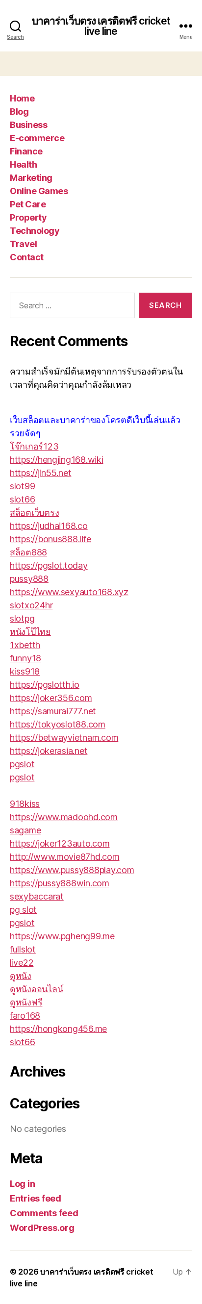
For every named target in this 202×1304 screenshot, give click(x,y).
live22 (21, 962)
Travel (23, 244)
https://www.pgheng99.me (62, 936)
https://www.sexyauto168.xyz (69, 592)
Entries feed (35, 1198)
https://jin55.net (40, 473)
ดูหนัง (20, 976)
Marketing (31, 178)
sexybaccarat (37, 896)
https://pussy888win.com (59, 883)
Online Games (39, 191)
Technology (34, 231)
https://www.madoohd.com (64, 817)
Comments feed (44, 1213)
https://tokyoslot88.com (57, 724)
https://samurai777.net (53, 711)
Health (23, 164)
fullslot (23, 949)
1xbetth (25, 645)
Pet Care (28, 204)
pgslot (22, 764)
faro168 (25, 1015)
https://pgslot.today (49, 565)
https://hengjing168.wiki (56, 459)
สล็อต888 (28, 552)
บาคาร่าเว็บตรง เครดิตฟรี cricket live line (101, 26)
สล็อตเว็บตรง (34, 512)
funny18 (25, 658)
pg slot (23, 909)
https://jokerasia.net (48, 751)
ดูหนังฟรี (26, 1002)
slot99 (22, 486)
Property (28, 217)
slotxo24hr (31, 605)
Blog (19, 111)
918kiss (25, 804)
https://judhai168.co (49, 526)
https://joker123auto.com (60, 843)
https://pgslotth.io (44, 684)
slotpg (22, 618)
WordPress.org (42, 1228)
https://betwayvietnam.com (64, 737)
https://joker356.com (51, 698)
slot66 (22, 499)
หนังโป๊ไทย (30, 632)
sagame (25, 830)
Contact (27, 257)
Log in (22, 1184)
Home (22, 98)
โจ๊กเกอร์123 (34, 446)
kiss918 (25, 671)
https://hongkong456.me (58, 1029)
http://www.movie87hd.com (65, 857)
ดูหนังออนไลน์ (36, 989)
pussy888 (29, 579)
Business (28, 125)
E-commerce (37, 138)
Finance (26, 151)
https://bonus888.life (50, 539)
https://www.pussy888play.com (72, 870)
